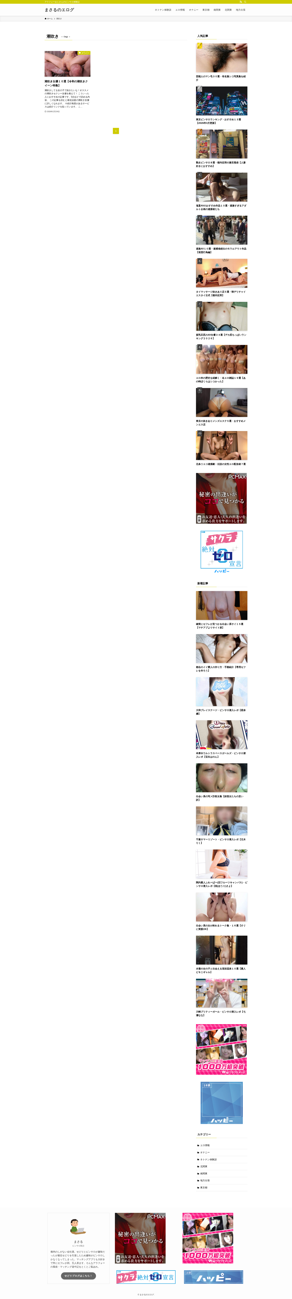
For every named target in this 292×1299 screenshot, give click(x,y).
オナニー (205, 1152)
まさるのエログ (59, 10)
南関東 (203, 1173)
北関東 (203, 1166)
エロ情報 (205, 1145)
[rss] (241, 2)
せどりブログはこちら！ (78, 1275)
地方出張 (205, 1180)
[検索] (245, 2)
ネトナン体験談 (208, 1159)
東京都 (203, 1187)
